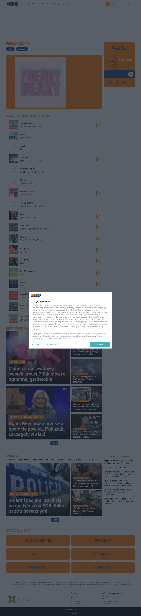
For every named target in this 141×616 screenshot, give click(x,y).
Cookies (45, 338)
